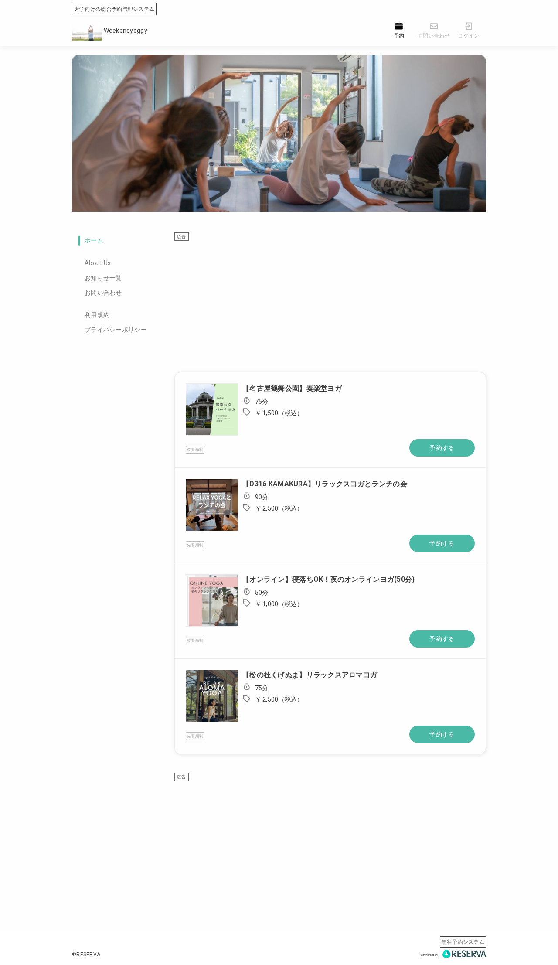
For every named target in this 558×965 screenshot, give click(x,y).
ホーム (94, 240)
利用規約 (97, 314)
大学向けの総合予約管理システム (114, 9)
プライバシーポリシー (116, 329)
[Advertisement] (330, 302)
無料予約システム (463, 942)
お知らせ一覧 (103, 277)
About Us (98, 262)
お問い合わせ (103, 292)
